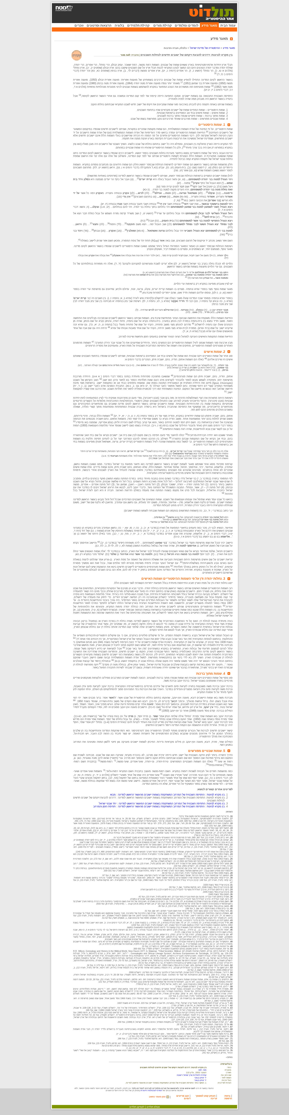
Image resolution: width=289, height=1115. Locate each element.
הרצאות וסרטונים (99, 25)
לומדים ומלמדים (186, 25)
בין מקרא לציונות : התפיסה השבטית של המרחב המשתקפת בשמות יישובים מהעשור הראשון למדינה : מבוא (167, 794)
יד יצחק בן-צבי (200, 1078)
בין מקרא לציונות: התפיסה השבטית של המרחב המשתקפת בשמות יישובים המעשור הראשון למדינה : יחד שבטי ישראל (162, 803)
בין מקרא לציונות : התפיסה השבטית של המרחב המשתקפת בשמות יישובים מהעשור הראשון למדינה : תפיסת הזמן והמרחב (159, 806)
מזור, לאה (202, 1070)
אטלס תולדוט (153, 1107)
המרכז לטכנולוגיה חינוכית (151, 1090)
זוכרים (79, 25)
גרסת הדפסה (228, 1097)
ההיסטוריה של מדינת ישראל (205, 48)
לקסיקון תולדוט (136, 1107)
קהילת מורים (162, 25)
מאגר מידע (209, 25)
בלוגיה (119, 25)
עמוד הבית (228, 25)
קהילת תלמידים (138, 25)
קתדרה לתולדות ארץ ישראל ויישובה (191, 1075)
